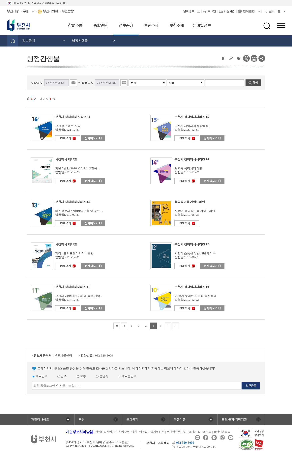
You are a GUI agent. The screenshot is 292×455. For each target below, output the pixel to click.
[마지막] (175, 326)
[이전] (124, 326)
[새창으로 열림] (42, 127)
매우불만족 (128, 376)
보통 (82, 376)
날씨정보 (188, 11)
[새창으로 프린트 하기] (238, 58)
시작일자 (37, 82)
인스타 (222, 437)
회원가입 (229, 11)
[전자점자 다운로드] (254, 58)
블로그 (197, 437)
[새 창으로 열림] (67, 138)
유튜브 (230, 437)
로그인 (212, 11)
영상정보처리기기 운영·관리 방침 (116, 431)
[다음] (168, 326)
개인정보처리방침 (79, 432)
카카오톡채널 (214, 437)
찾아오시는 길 (191, 431)
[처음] (116, 326)
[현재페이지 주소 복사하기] (230, 58)
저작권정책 (174, 431)
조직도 (207, 431)
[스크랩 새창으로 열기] (223, 58)
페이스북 (205, 437)
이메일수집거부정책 (151, 431)
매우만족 (41, 376)
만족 (63, 376)
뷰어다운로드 (222, 431)
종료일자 (88, 82)
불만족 (103, 376)
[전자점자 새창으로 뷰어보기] (246, 58)
